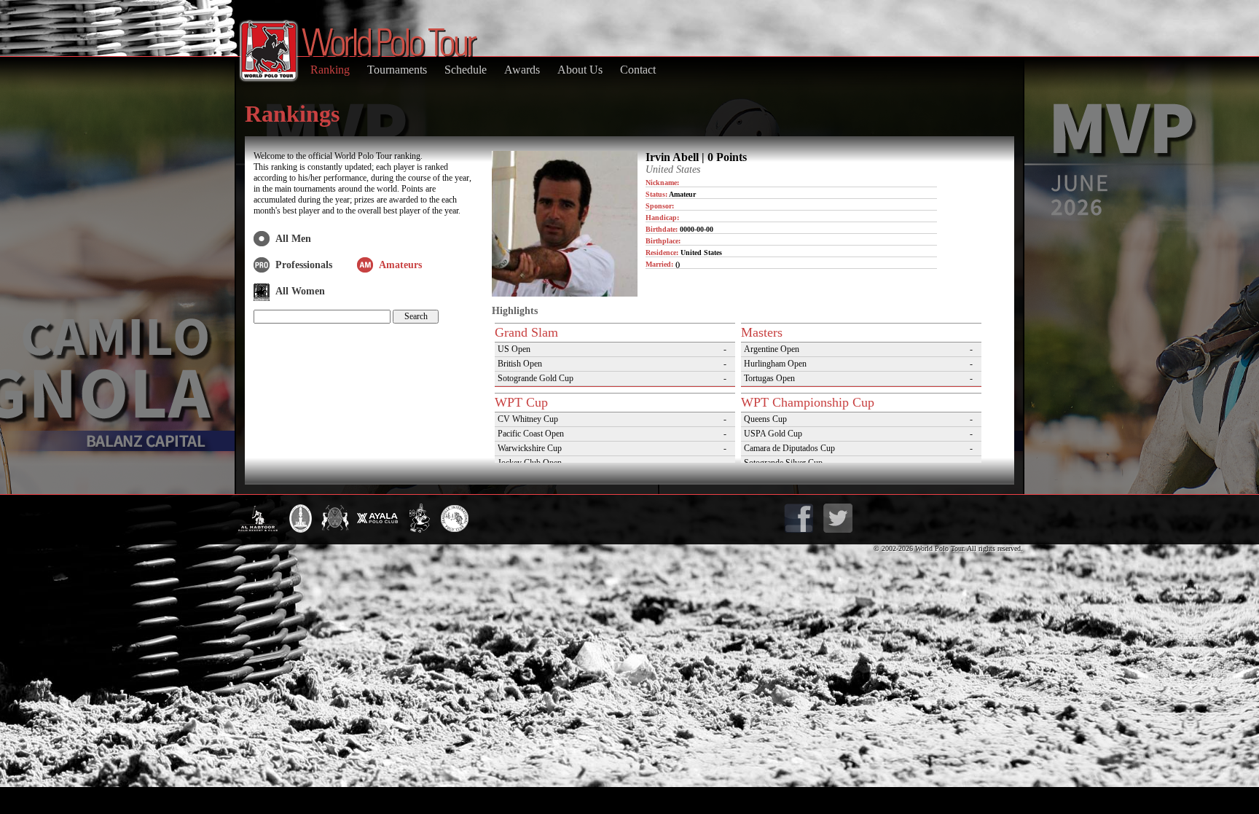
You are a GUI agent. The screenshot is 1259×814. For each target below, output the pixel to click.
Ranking (330, 69)
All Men (293, 238)
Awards (522, 69)
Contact (638, 69)
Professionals (303, 264)
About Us (580, 69)
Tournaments (397, 69)
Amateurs (400, 264)
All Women (300, 291)
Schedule (465, 69)
